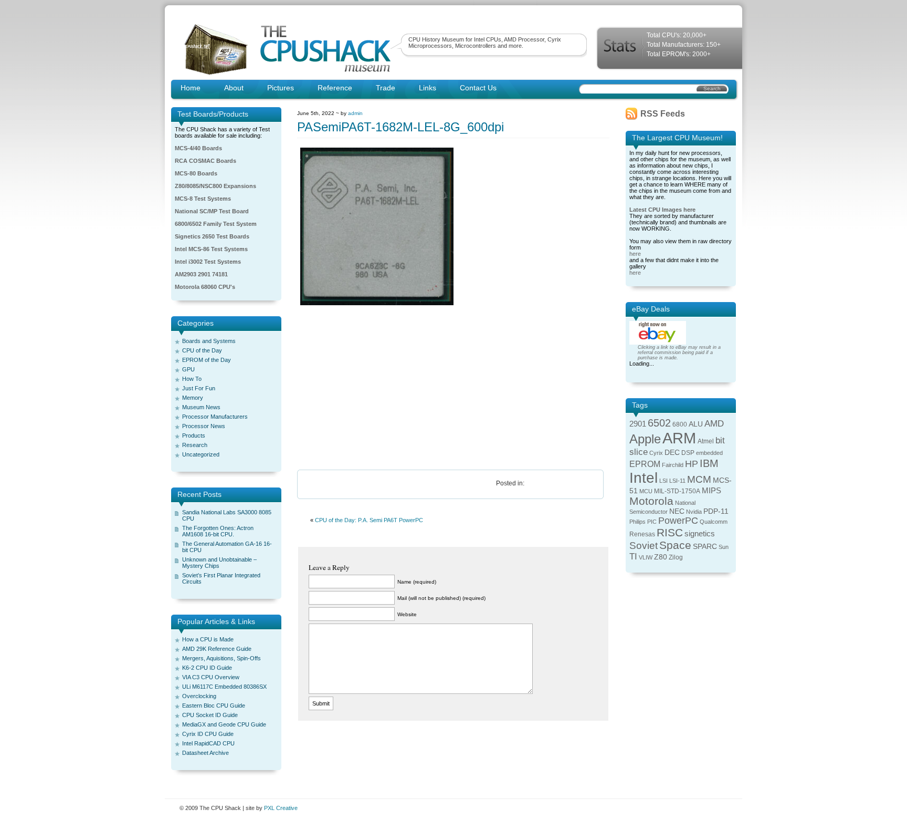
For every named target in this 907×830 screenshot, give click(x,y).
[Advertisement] (453, 388)
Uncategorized (200, 454)
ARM (679, 438)
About (234, 88)
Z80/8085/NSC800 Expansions (215, 186)
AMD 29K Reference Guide (216, 649)
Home (191, 88)
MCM (699, 479)
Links (427, 88)
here (635, 254)
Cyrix (656, 453)
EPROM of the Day (206, 360)
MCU (645, 491)
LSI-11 (677, 481)
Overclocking (199, 696)
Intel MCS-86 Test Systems (211, 249)
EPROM (644, 464)
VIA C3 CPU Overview (210, 677)
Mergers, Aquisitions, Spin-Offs (221, 658)
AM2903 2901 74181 (201, 274)
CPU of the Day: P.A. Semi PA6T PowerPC (369, 520)
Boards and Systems (209, 341)
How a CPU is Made (208, 639)
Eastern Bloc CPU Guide (213, 705)
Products (193, 435)
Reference (335, 88)
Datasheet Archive (205, 753)
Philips (637, 521)
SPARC (705, 547)
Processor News (203, 426)
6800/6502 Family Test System (216, 224)
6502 (659, 423)
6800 (679, 424)
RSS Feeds (662, 113)
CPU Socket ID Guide (210, 715)
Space (675, 545)
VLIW (645, 557)
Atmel (706, 441)
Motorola (651, 501)
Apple (645, 439)
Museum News (201, 407)
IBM (709, 463)
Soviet (643, 545)
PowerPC (678, 520)
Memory (192, 398)
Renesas (642, 534)
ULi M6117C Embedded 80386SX (224, 686)
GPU (188, 369)
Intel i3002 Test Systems (208, 261)
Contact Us (478, 88)
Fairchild (672, 465)
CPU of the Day (202, 350)
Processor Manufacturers (215, 416)
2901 (637, 424)
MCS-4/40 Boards (198, 148)
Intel (643, 478)
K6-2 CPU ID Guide (207, 668)
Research (194, 445)
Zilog (676, 557)
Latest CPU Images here (662, 209)
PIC (652, 521)
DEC (672, 452)
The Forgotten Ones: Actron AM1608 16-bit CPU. (218, 531)
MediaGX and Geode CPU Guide (224, 724)
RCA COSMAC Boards (205, 161)
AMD (714, 424)
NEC (676, 511)
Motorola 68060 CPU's (205, 287)
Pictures (280, 88)
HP (691, 464)
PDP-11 (716, 511)
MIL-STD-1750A (677, 491)
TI (633, 557)
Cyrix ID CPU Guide (208, 734)
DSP (687, 452)
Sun (724, 547)
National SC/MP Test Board (212, 211)
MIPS (711, 490)
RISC (670, 532)
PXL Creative (281, 808)
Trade (385, 88)
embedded (709, 453)
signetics (699, 534)
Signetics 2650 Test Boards (212, 236)
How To (192, 379)
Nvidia (694, 512)
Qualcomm (713, 521)
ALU (696, 424)
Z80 (660, 557)
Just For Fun (198, 388)
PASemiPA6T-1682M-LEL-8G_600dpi (400, 127)
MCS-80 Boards (196, 173)
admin (355, 113)
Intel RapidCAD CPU (208, 743)
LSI (663, 481)
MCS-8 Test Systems (203, 198)
